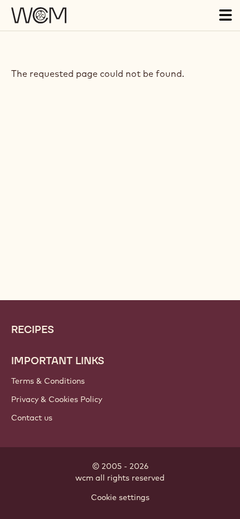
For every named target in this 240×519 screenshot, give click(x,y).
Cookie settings (120, 497)
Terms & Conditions (48, 381)
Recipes (32, 330)
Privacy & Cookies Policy (56, 399)
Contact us (31, 418)
